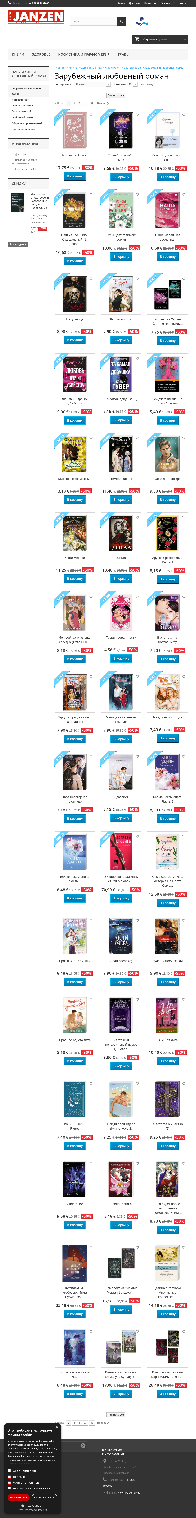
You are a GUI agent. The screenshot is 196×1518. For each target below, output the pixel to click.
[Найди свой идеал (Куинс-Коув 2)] (121, 1099)
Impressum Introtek (25, 169)
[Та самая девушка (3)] (121, 373)
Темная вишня (121, 479)
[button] (32, 1506)
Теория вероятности (121, 637)
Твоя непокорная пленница (74, 799)
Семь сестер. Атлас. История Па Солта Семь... (167, 881)
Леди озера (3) (121, 961)
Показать (120, 84)
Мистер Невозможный (74, 479)
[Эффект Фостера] (167, 453)
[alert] (32, 1468)
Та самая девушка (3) (121, 399)
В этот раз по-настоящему (167, 640)
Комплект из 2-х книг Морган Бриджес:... (121, 1290)
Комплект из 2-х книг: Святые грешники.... (168, 321)
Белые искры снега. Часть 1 (75, 879)
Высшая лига (168, 1040)
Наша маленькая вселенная (167, 237)
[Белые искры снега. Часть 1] (74, 851)
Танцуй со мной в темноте (121, 158)
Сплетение (75, 1204)
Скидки (19, 183)
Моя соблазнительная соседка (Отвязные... (74, 640)
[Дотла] (121, 532)
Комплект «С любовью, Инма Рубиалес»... (75, 1292)
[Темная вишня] (121, 453)
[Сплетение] (74, 1179)
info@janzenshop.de (129, 1492)
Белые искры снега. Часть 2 (167, 799)
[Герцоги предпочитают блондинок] (74, 692)
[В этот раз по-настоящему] (167, 612)
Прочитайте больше (20, 1463)
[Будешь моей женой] (167, 936)
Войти (182, 3)
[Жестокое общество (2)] (167, 1099)
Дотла (121, 558)
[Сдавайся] (121, 772)
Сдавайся (121, 797)
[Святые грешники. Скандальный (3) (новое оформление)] (74, 210)
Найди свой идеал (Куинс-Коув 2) (121, 1126)
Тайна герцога (121, 1204)
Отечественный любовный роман (23, 114)
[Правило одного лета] (74, 1015)
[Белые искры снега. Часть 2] (167, 772)
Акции (121, 3)
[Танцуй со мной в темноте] (121, 130)
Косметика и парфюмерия (84, 54)
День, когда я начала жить (167, 158)
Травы (123, 54)
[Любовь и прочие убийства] (74, 373)
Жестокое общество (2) (168, 1126)
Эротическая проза (23, 129)
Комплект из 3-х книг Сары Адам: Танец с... (167, 1375)
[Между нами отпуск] (167, 692)
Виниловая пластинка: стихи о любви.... (121, 879)
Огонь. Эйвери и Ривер (74, 1126)
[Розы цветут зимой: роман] (121, 210)
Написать (150, 3)
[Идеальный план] (74, 130)
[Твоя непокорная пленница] (74, 772)
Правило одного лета (75, 1040)
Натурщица (74, 319)
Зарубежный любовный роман (26, 91)
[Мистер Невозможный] (74, 453)
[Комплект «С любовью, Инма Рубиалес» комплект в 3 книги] (74, 1263)
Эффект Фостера (167, 479)
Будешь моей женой (167, 961)
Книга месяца (75, 558)
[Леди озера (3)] (121, 936)
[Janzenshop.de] (36, 17)
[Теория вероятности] (121, 612)
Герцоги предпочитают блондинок (75, 720)
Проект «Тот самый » (75, 961)
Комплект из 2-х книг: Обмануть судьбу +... (121, 1375)
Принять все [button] (18, 1497)
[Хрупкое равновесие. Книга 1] (167, 532)
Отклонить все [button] (44, 1497)
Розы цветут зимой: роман (121, 237)
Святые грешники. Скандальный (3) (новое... (74, 239)
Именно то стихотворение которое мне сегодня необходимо (40, 200)
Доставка (134, 3)
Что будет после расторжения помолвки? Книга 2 (168, 1208)
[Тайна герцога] (121, 1179)
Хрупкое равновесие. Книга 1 (167, 560)
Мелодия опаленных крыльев (121, 720)
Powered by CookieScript (32, 1510)
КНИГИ (18, 54)
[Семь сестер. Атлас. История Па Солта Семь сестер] (167, 851)
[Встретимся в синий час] (74, 1347)
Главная (60, 67)
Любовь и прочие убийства (75, 401)
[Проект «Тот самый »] (74, 936)
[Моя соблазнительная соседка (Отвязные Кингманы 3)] (74, 612)
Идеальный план (74, 155)
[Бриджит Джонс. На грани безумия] (167, 373)
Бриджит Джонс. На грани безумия (167, 401)
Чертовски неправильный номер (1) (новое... (121, 1044)
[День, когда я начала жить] (167, 130)
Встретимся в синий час (75, 1375)
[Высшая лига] (167, 1015)
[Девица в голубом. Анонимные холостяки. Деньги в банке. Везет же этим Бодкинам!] (167, 1263)
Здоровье (41, 54)
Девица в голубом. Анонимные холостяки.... (168, 1292)
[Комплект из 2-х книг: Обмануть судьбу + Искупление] (121, 1347)
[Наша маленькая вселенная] (167, 210)
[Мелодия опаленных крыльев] (121, 692)
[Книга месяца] (74, 532)
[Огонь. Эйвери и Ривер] (74, 1099)
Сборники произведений (27, 123)
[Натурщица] (74, 294)
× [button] (57, 1427)
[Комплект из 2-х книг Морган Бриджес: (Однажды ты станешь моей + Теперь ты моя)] (121, 1263)
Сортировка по (64, 84)
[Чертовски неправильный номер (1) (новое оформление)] (121, 1015)
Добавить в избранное (90, 115)
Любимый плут (121, 319)
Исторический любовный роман (23, 102)
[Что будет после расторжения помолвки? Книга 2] (167, 1179)
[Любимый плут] (121, 294)
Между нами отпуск (167, 717)
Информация (25, 144)
